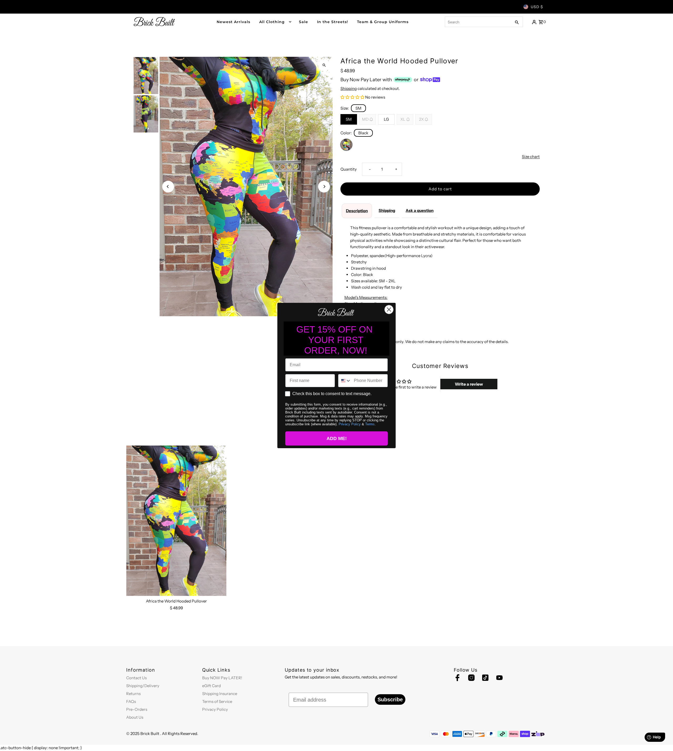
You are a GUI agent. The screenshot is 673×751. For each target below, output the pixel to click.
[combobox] (344, 380)
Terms (370, 424)
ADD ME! (337, 438)
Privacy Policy (350, 424)
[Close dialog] (389, 309)
